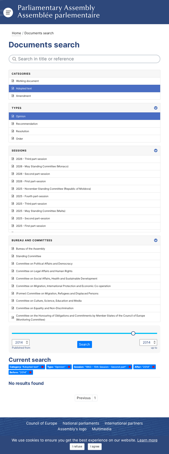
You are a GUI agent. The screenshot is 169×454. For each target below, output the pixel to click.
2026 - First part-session (31, 181)
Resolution (22, 131)
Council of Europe (41, 423)
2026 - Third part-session (31, 158)
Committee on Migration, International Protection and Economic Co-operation (63, 286)
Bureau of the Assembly (30, 248)
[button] (156, 108)
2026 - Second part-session (33, 173)
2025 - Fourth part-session (32, 196)
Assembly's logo (72, 429)
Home (16, 33)
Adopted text (24, 88)
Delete (41, 367)
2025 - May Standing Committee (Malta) (40, 211)
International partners (124, 423)
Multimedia (102, 429)
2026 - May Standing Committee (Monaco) (42, 166)
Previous (84, 398)
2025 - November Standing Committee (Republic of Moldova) (53, 188)
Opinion (21, 116)
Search (84, 344)
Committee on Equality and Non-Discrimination (44, 308)
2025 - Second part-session (33, 218)
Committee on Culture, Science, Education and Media (49, 300)
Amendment (23, 95)
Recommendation (27, 123)
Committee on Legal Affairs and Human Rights (44, 271)
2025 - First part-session (31, 225)
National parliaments (81, 423)
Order (19, 138)
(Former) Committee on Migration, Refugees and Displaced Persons (57, 293)
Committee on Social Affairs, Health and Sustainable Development (56, 278)
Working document (27, 81)
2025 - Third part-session (31, 203)
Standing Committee (28, 256)
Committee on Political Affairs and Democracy (44, 263)
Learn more (147, 440)
